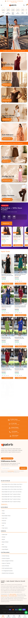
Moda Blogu (4, 546)
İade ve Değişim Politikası (7, 560)
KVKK (23, 612)
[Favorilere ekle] (10, 228)
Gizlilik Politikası (11, 470)
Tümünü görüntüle (14, 414)
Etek (3, 525)
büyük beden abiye (13, 595)
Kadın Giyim (4, 518)
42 (4, 242)
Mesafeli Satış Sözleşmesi (8, 573)
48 (6, 281)
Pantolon (4, 520)
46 (4, 281)
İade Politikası (18, 612)
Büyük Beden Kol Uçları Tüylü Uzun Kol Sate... (12, 491)
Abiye (3, 510)
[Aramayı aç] (24, 5)
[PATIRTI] (12, 5)
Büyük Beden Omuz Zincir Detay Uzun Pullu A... (12, 484)
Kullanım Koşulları (6, 558)
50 (21, 281)
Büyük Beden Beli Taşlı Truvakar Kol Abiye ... (11, 494)
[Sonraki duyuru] (25, 1)
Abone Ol (23, 468)
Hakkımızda (4, 534)
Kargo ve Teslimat (6, 563)
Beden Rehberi (5, 542)
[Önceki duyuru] (2, 1)
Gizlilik (5, 612)
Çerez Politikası (5, 565)
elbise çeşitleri (4, 595)
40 (2, 242)
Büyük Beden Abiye (6, 515)
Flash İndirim (5, 528)
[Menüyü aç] (1, 5)
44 (15, 242)
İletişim (3, 537)
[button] (14, 33)
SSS (3, 544)
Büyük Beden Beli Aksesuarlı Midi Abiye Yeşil (11, 486)
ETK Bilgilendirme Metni (7, 570)
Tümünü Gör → (6, 223)
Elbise (3, 513)
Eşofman (4, 523)
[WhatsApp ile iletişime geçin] (26, 612)
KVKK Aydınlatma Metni (7, 568)
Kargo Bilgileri (5, 549)
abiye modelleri (13, 594)
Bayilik (3, 539)
